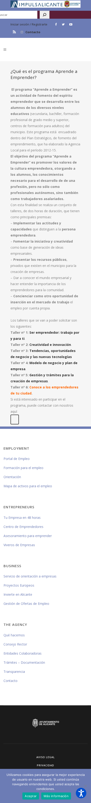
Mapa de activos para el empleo (28, 486)
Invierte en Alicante (18, 594)
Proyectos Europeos (19, 585)
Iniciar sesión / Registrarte (28, 24)
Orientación (12, 477)
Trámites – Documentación (24, 662)
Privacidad (45, 765)
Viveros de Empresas (19, 545)
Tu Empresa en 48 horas (22, 517)
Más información (56, 796)
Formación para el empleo (23, 468)
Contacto (32, 32)
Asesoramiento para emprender (28, 536)
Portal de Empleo (17, 458)
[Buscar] (44, 15)
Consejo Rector (15, 644)
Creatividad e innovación (50, 344)
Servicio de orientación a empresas (30, 576)
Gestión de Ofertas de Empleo (26, 603)
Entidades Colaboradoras (23, 653)
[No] (85, 786)
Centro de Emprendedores (23, 526)
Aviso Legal (45, 757)
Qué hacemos (14, 635)
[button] (81, 793)
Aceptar (31, 796)
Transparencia (14, 671)
